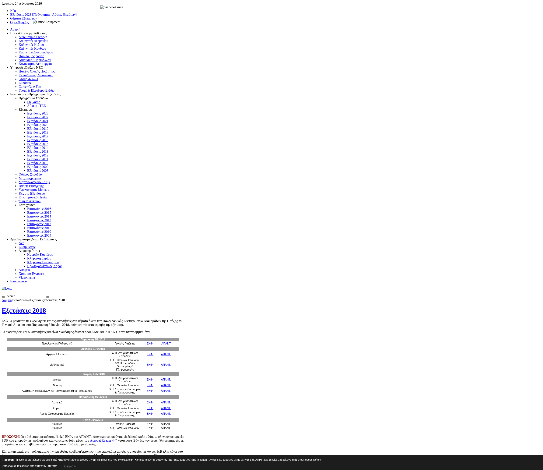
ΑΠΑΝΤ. (166, 343)
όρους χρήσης (313, 459)
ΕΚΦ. (150, 343)
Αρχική (7, 300)
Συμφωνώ (69, 465)
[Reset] (47, 297)
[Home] (7, 288)
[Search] (3, 297)
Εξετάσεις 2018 (24, 310)
